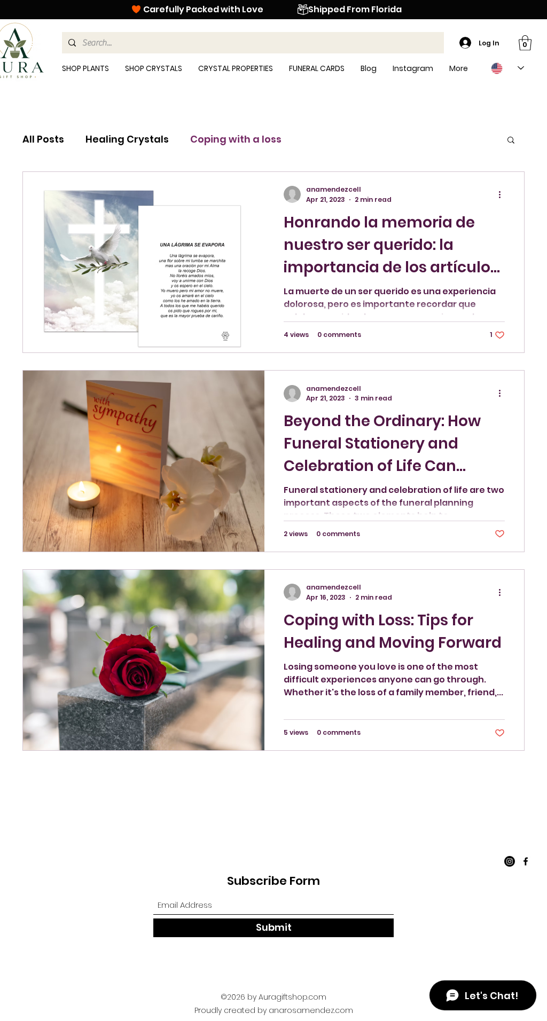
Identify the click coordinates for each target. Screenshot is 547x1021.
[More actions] (503, 194)
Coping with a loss (236, 139)
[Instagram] (509, 861)
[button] (525, 43)
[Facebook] (525, 861)
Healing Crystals (127, 139)
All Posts (43, 139)
